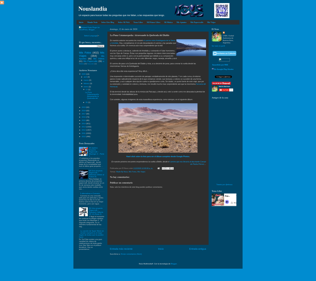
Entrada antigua (197, 249)
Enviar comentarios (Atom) (131, 254)
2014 (84, 124)
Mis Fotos (132, 172)
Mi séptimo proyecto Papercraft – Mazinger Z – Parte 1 (96, 152)
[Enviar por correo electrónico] (163, 168)
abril (86, 77)
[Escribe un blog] (165, 168)
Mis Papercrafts (196, 22)
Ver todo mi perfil (218, 46)
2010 (84, 136)
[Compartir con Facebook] (170, 168)
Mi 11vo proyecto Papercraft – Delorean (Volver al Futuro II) (96, 174)
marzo (86, 80)
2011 (84, 133)
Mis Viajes (211, 22)
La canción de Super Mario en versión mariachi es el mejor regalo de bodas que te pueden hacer (91, 234)
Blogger (174, 264)
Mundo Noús (92, 22)
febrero (87, 83)
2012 (84, 130)
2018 (84, 111)
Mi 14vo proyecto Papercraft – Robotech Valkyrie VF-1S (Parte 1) (96, 211)
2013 (84, 127)
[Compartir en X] (168, 168)
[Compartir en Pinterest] (172, 168)
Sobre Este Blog (107, 22)
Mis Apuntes (182, 22)
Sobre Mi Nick (124, 22)
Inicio (81, 22)
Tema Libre (138, 22)
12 (87, 89)
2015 (84, 120)
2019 (84, 107)
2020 (84, 74)
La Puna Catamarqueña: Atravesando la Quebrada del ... (92, 95)
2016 (84, 117)
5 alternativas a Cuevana (90, 193)
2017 (84, 114)
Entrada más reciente (121, 249)
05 (87, 102)
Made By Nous (122, 172)
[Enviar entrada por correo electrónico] (158, 168)
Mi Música (168, 22)
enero (86, 87)
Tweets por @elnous (224, 184)
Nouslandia (92, 8)
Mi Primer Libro (153, 22)
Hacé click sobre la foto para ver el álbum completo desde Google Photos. (158, 156)
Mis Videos (98, 59)
